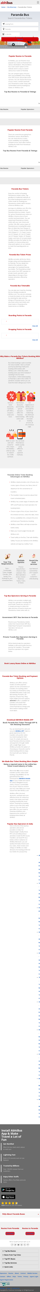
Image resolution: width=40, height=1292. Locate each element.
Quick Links (8, 1267)
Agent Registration (6, 1280)
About (17, 1273)
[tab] (20, 1214)
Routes (10, 1273)
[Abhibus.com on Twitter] (15, 1245)
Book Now (10, 1233)
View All (35, 326)
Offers (9, 1276)
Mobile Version (32, 1273)
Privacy (25, 1276)
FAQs (14, 1276)
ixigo (8, 1288)
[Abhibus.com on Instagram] (21, 1245)
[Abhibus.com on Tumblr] (24, 1245)
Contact (23, 1273)
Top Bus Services (10, 1263)
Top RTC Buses (9, 1259)
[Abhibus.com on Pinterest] (28, 1245)
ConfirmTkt (16, 1288)
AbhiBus (2, 1288)
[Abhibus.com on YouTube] (18, 1245)
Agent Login (34, 1276)
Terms (19, 1276)
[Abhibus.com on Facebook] (12, 1245)
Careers (2, 1276)
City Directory (11, 7)
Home (3, 7)
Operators (3, 1273)
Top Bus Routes (10, 1251)
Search (20, 39)
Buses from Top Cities (12, 1255)
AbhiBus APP (19, 731)
